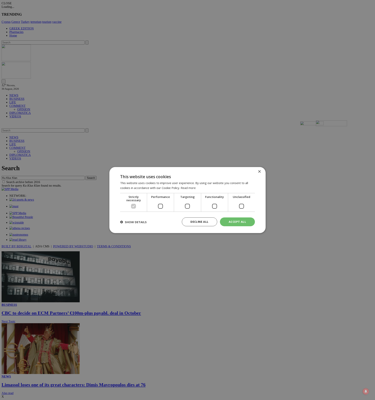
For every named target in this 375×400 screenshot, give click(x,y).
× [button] (259, 171)
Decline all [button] (199, 222)
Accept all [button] (237, 222)
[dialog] (187, 200)
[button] (133, 222)
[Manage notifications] (366, 391)
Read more (188, 188)
